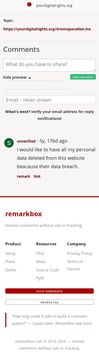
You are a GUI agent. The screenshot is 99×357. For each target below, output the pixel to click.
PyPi (40, 278)
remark (23, 176)
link (37, 176)
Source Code (47, 270)
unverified (26, 141)
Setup (10, 253)
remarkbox (23, 213)
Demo (10, 270)
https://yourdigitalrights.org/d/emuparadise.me (47, 28)
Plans (10, 261)
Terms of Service (75, 265)
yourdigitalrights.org (54, 5)
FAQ (40, 253)
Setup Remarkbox (49, 291)
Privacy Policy (79, 253)
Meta (40, 261)
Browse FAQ (50, 302)
